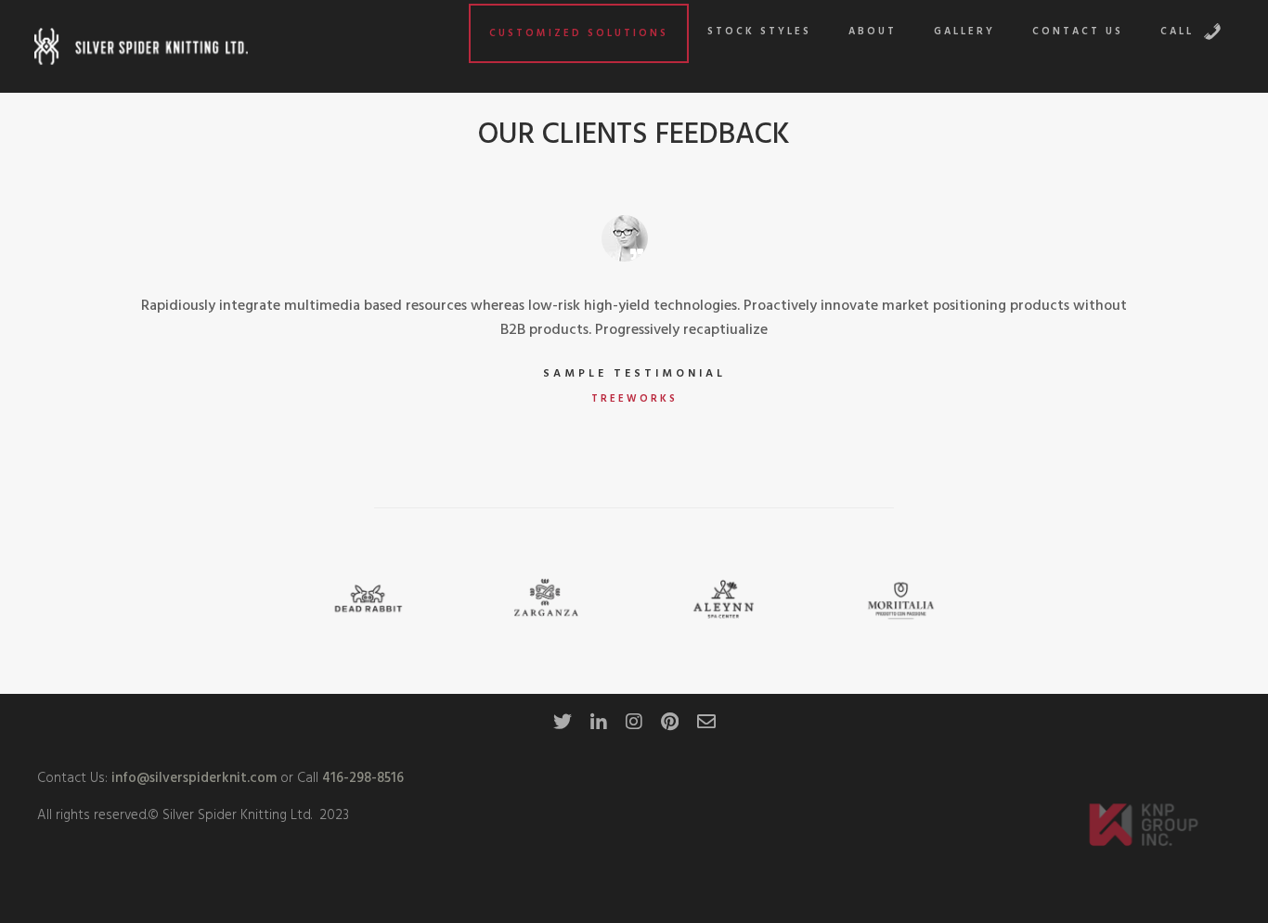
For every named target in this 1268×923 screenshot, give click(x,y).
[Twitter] (562, 727)
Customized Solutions (578, 33)
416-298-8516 (363, 778)
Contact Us (1077, 31)
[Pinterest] (670, 727)
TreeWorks (634, 399)
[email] (706, 727)
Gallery (964, 31)
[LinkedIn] (598, 727)
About (872, 31)
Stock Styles (759, 31)
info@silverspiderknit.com (192, 778)
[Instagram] (634, 727)
